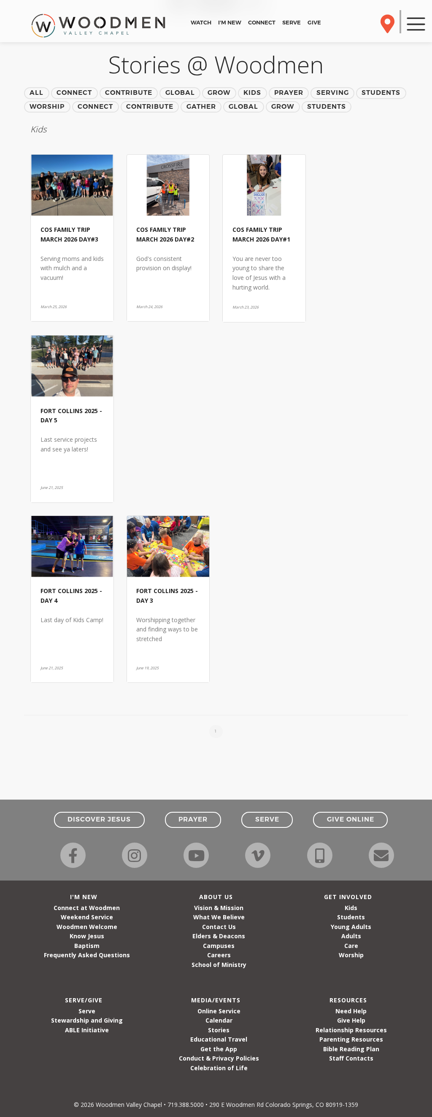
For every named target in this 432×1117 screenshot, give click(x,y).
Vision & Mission (218, 908)
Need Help (351, 1011)
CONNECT (261, 22)
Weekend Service (87, 917)
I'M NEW (229, 22)
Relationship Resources (351, 1030)
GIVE (314, 22)
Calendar (218, 1020)
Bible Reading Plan (351, 1049)
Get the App (218, 1049)
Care (351, 946)
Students (351, 917)
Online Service (218, 1011)
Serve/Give (84, 1000)
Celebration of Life (219, 1068)
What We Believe (219, 917)
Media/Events (215, 1000)
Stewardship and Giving (87, 1020)
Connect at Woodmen (87, 908)
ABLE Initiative (87, 1030)
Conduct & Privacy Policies (219, 1058)
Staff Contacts (351, 1058)
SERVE (291, 22)
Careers (219, 955)
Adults (351, 936)
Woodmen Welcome (87, 927)
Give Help (351, 1020)
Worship (351, 955)
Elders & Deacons (218, 936)
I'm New (83, 897)
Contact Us (219, 927)
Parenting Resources (351, 1039)
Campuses (219, 946)
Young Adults (351, 927)
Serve (86, 1011)
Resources (348, 1000)
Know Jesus (87, 936)
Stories (219, 1030)
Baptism (87, 946)
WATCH (201, 22)
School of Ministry (219, 965)
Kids (351, 908)
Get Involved (348, 897)
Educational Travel (218, 1039)
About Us (216, 897)
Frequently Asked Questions (87, 955)
